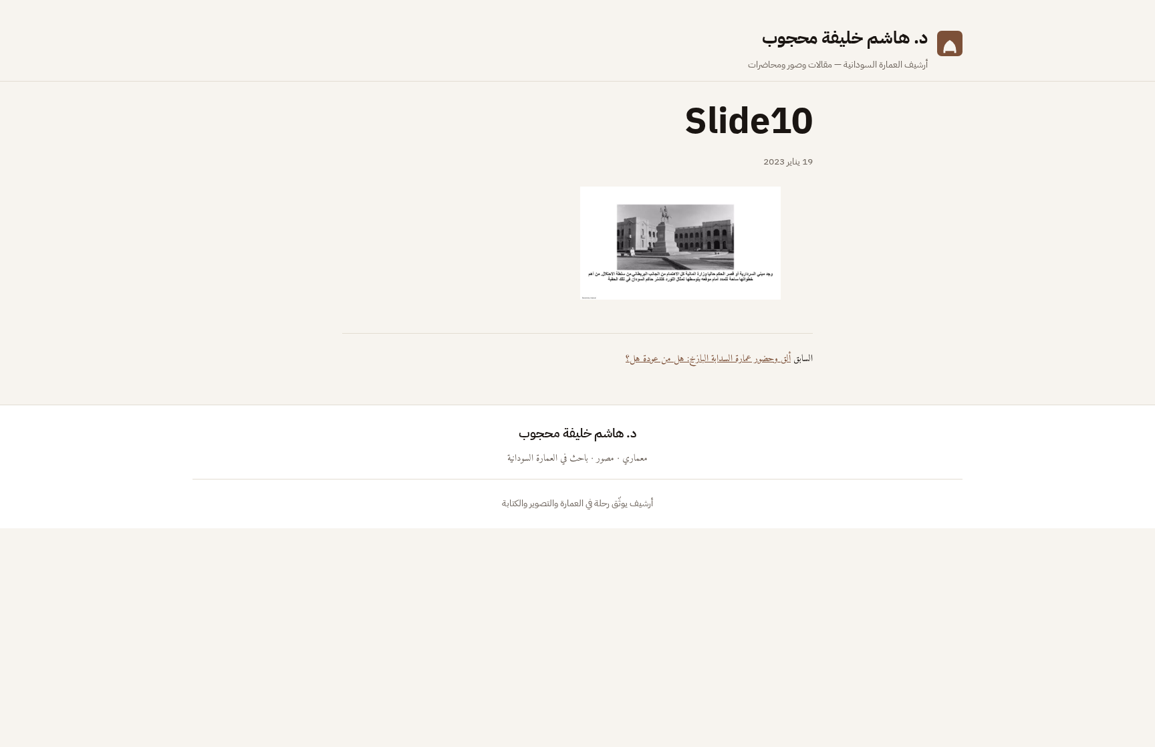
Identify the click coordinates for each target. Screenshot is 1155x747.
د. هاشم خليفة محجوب (845, 38)
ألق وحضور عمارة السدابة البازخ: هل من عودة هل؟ (708, 358)
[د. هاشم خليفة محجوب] (949, 48)
